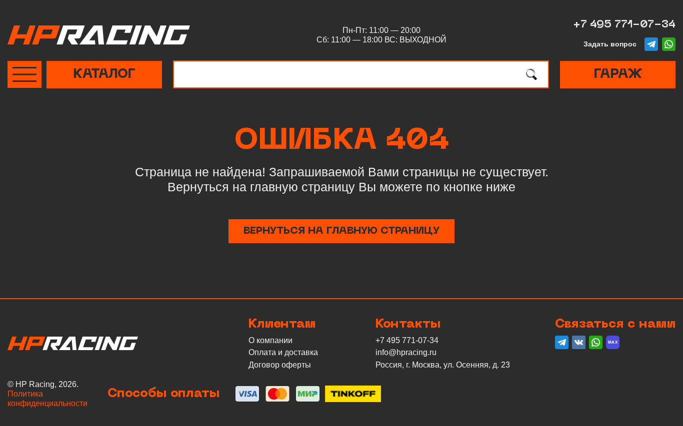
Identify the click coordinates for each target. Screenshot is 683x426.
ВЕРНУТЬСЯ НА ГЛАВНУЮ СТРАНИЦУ (342, 231)
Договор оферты (279, 365)
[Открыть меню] (24, 74)
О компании (270, 340)
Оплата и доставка (283, 352)
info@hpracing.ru (406, 352)
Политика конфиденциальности (48, 399)
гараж (618, 74)
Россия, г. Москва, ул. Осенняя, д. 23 (443, 365)
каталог (104, 74)
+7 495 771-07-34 (624, 25)
